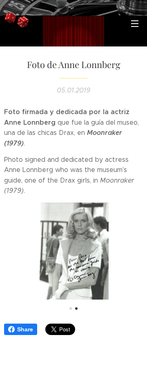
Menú (135, 23)
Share (25, 329)
